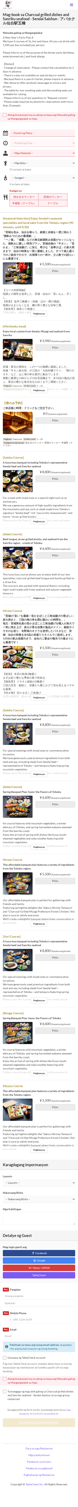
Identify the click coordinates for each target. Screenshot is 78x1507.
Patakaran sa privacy (39, 1461)
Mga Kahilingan (12, 1209)
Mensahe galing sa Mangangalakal (22, 32)
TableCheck (39, 1275)
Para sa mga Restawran (39, 1448)
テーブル (53, 203)
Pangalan (12, 1289)
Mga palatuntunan (39, 1455)
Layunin (7, 1176)
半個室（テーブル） (24, 203)
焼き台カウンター (24, 196)
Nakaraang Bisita (13, 1192)
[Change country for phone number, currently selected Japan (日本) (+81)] (7, 1319)
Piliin (55, 271)
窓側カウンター (53, 196)
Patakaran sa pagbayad (39, 1468)
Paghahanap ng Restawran (39, 1474)
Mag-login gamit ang (15, 1247)
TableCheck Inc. (35, 1484)
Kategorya (15, 190)
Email (10, 1329)
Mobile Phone (15, 1313)
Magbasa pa (39, 313)
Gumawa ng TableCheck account (26, 1357)
